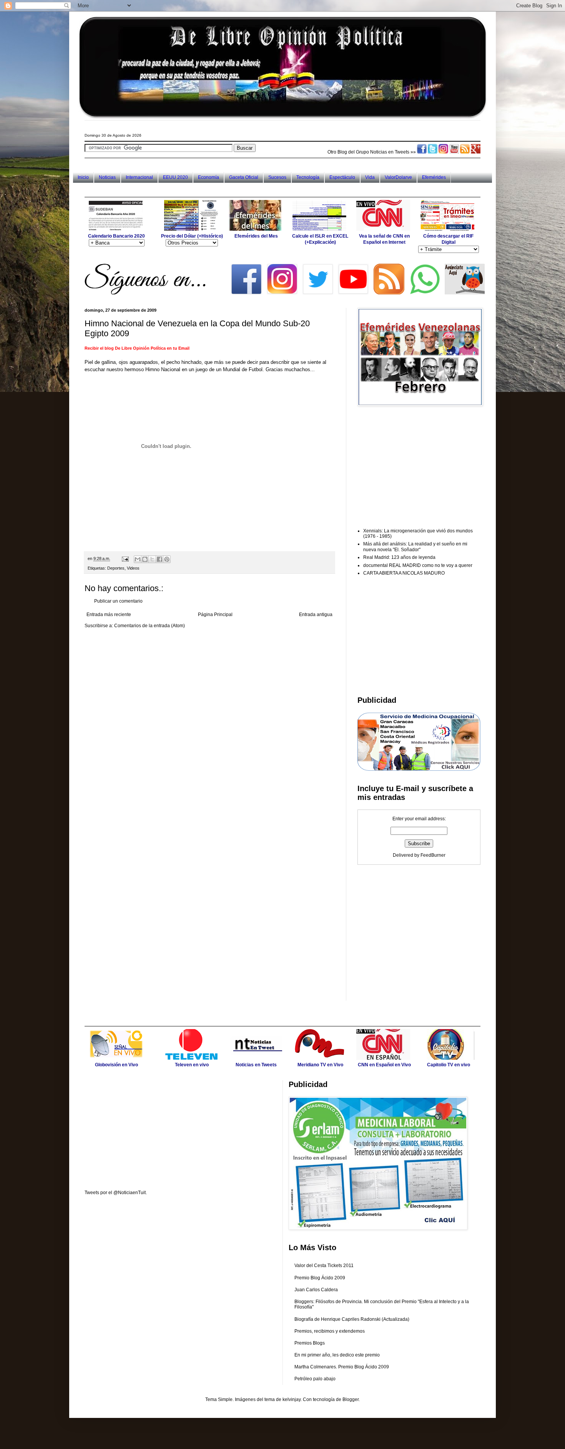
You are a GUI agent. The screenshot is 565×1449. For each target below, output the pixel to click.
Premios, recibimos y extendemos (329, 1331)
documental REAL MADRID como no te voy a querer (417, 565)
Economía (208, 177)
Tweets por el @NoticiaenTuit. (116, 1192)
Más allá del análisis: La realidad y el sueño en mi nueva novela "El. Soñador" (415, 546)
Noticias (107, 177)
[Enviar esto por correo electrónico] (137, 559)
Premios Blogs (309, 1343)
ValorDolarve (398, 177)
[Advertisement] (224, 190)
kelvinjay (291, 1399)
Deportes (116, 568)
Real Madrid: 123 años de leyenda (399, 557)
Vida (370, 177)
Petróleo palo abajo (315, 1378)
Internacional (139, 177)
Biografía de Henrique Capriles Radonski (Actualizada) (351, 1319)
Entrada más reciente (108, 614)
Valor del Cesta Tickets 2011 (324, 1265)
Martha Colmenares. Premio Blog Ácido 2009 (341, 1367)
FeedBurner (432, 855)
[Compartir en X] (152, 559)
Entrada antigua (315, 614)
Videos (133, 568)
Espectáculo (342, 177)
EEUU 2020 (175, 177)
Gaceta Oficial (243, 177)
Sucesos (277, 177)
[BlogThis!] (145, 559)
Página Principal (215, 614)
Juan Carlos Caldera (316, 1289)
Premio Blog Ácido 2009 (319, 1277)
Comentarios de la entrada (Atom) (149, 625)
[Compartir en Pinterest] (167, 559)
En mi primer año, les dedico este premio (337, 1355)
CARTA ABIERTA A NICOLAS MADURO (404, 573)
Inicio (83, 177)
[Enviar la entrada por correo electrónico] (125, 558)
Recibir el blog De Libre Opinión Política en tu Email (137, 348)
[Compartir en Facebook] (159, 559)
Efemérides (434, 177)
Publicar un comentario (118, 601)
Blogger (350, 1399)
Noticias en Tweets (389, 152)
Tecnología (307, 177)
